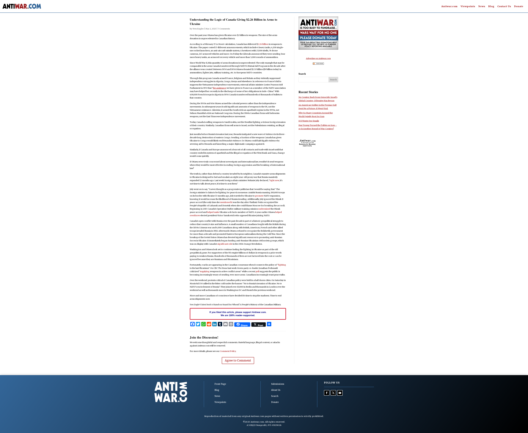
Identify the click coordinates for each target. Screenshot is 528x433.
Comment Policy (228, 351)
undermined (264, 209)
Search (274, 396)
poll (257, 271)
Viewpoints (468, 6)
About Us (275, 390)
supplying (205, 271)
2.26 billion (263, 44)
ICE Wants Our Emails (309, 121)
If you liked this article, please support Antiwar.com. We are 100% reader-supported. (237, 314)
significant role (225, 244)
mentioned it (226, 202)
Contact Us (504, 6)
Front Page (220, 384)
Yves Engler (198, 29)
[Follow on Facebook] (326, 393)
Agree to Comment (238, 360)
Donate (518, 6)
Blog (491, 6)
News (481, 6)
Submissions (277, 384)
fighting (282, 265)
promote (259, 196)
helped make (213, 212)
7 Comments (224, 29)
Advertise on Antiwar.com (318, 58)
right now (274, 180)
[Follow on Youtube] (340, 393)
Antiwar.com (449, 6)
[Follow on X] (333, 393)
